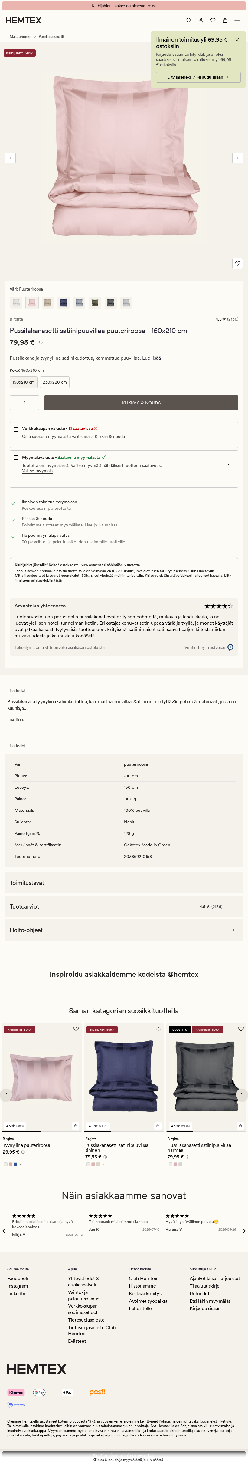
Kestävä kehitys (145, 1293)
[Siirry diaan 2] (61, 1131)
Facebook (17, 1278)
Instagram (17, 1286)
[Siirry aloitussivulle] (23, 20)
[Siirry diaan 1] (21, 1131)
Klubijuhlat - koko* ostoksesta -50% (124, 6)
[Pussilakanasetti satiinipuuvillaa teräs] (126, 303)
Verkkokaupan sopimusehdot (83, 1309)
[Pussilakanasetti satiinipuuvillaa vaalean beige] (48, 303)
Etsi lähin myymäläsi (211, 1301)
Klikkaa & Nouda (141, 402)
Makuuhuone (20, 37)
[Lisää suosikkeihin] (237, 263)
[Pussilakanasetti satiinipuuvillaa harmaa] (111, 303)
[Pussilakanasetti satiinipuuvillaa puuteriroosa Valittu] (32, 303)
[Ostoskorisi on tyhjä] (225, 20)
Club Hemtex (143, 1278)
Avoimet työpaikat (148, 1301)
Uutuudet (199, 1293)
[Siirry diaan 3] (150, 1131)
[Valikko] (237, 20)
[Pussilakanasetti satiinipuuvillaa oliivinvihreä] (95, 303)
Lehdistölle (140, 1308)
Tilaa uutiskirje (205, 1286)
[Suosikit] (213, 20)
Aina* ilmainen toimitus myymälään (124, 1455)
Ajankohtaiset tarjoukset (215, 1278)
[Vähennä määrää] (14, 402)
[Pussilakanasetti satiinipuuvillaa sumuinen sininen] (79, 303)
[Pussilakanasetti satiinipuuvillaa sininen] (63, 303)
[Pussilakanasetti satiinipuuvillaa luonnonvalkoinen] (16, 303)
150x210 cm (23, 382)
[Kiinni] (237, 39)
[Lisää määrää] (34, 402)
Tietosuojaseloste (86, 1320)
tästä (58, 580)
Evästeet (77, 1341)
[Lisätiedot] (40, 343)
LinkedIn (16, 1293)
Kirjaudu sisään (205, 1308)
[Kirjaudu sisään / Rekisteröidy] (201, 20)
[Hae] (189, 20)
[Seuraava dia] (237, 158)
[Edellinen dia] (10, 158)
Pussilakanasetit (51, 37)
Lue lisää (151, 358)
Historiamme (142, 1286)
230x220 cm (55, 382)
